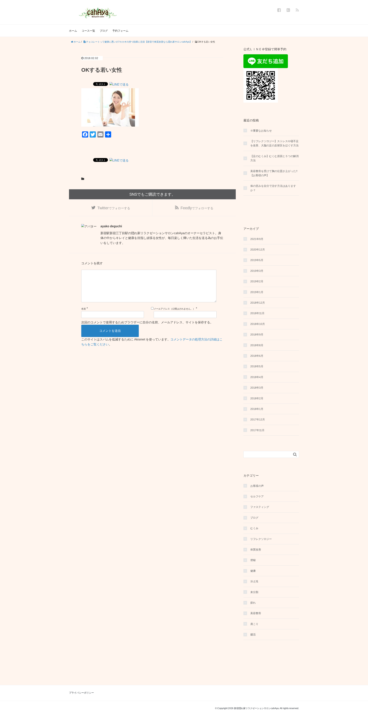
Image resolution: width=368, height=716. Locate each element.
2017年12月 (257, 419)
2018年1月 (256, 408)
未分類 (254, 592)
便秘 (253, 560)
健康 (253, 570)
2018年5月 (256, 366)
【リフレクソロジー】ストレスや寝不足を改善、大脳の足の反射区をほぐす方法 (274, 143)
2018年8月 (256, 345)
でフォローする (113, 208)
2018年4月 (256, 377)
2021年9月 (256, 239)
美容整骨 (255, 613)
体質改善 (255, 549)
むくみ (254, 528)
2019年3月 (256, 270)
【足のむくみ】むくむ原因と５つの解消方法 (274, 158)
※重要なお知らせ (261, 130)
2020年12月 (257, 249)
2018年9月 (256, 334)
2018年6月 (256, 355)
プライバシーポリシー (81, 692)
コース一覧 (88, 30)
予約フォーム (120, 30)
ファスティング (259, 506)
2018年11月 (257, 313)
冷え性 (254, 581)
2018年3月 (256, 387)
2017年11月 (257, 430)
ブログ (104, 30)
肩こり (254, 623)
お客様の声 (257, 485)
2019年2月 (256, 281)
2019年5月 (256, 260)
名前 (83, 308)
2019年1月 (256, 292)
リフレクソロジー (261, 539)
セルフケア (257, 496)
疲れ (253, 602)
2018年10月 (257, 323)
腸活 (253, 634)
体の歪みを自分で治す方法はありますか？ (273, 188)
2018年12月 (257, 302)
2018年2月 (256, 398)
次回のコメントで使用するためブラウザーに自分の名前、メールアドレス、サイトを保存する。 (147, 322)
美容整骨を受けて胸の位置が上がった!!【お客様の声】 (273, 173)
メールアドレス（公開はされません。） (174, 308)
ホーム (73, 30)
